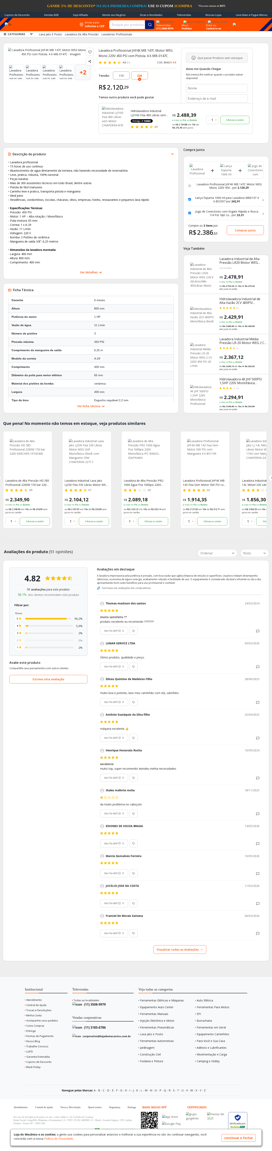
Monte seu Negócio (114, 15)
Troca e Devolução (70, 1107)
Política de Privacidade (58, 1138)
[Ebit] (195, 1114)
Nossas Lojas (213, 15)
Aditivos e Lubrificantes (212, 1048)
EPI (199, 1014)
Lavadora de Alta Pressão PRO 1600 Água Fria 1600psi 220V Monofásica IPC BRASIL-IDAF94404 (143, 483)
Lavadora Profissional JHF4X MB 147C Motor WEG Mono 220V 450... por (229, 186)
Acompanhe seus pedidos (42, 1020)
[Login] (217, 20)
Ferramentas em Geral (211, 1027)
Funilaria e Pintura (151, 1061)
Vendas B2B (51, 15)
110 (121, 75)
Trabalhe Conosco (37, 1046)
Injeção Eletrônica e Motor (157, 1020)
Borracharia (204, 1020)
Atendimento (34, 1000)
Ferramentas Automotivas (157, 1041)
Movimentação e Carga (212, 1054)
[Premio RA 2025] (216, 1114)
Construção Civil (150, 1054)
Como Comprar (35, 1025)
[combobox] (131, 24)
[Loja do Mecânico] (52, 24)
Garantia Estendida (38, 1056)
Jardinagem (147, 1048)
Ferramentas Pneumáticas (157, 1027)
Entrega (31, 1031)
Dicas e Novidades (151, 15)
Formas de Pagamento (40, 1036)
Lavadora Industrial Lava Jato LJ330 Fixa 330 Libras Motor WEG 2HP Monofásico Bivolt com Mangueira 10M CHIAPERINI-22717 (86, 483)
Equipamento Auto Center (156, 1007)
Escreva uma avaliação (48, 679)
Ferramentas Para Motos (213, 1007)
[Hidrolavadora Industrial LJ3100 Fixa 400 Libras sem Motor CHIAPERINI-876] (114, 118)
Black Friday (33, 1067)
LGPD (29, 1051)
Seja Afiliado (80, 15)
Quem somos (95, 1107)
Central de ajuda (44, 1107)
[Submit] (149, 24)
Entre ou (211, 25)
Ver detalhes (89, 272)
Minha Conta (34, 1015)
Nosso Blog (33, 1041)
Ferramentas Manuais (154, 1014)
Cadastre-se (213, 28)
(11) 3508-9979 (94, 1004)
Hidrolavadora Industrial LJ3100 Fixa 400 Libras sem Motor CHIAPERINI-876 (148, 113)
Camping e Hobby (208, 1061)
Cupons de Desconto (17, 15)
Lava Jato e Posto (151, 1034)
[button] (257, 631)
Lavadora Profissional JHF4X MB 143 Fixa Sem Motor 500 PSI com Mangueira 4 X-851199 (204, 483)
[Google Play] (171, 1124)
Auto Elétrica (205, 1000)
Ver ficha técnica (89, 406)
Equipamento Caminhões (213, 1034)
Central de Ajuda (36, 1005)
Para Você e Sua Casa (211, 1041)
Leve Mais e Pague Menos (252, 15)
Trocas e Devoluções (39, 1010)
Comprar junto (245, 230)
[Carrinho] (233, 22)
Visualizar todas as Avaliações (178, 949)
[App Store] (171, 1117)
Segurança (114, 1107)
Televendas (184, 15)
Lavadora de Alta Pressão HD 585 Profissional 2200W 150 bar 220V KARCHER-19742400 (27, 483)
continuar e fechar (238, 1138)
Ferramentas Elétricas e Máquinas (162, 1000)
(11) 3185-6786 (94, 1027)
